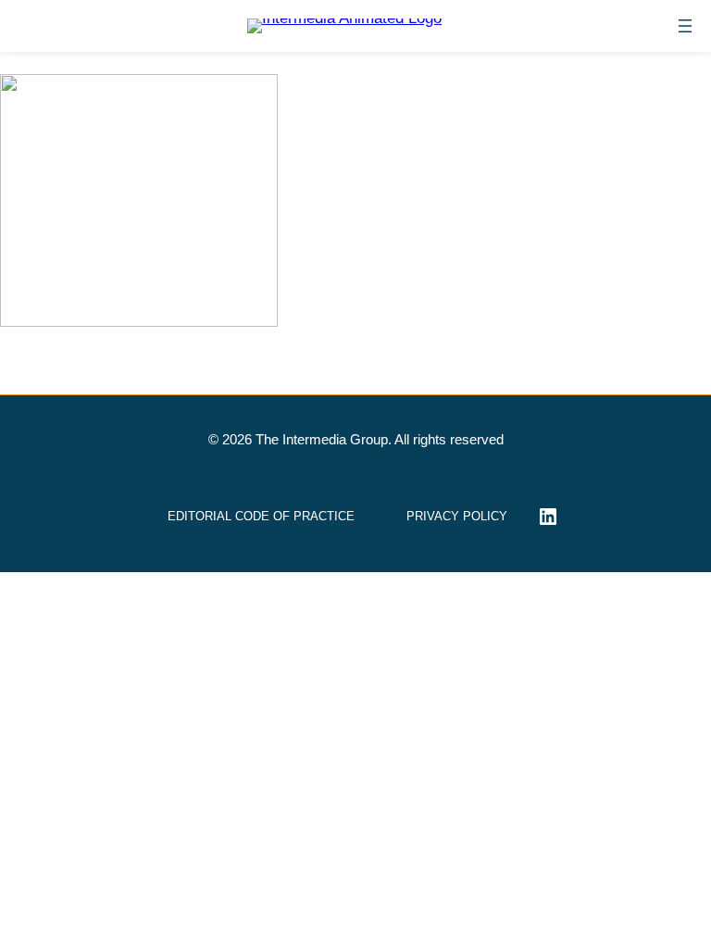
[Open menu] (685, 26)
